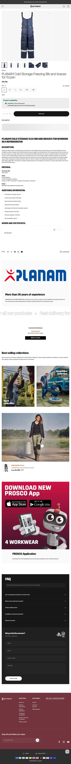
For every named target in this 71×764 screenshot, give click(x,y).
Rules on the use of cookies (23, 718)
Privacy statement (22, 710)
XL (20, 89)
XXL (27, 89)
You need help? (65, 251)
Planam (4, 70)
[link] (55, 699)
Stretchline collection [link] (61, 372)
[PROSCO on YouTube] (68, 742)
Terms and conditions (22, 714)
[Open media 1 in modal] (49, 13)
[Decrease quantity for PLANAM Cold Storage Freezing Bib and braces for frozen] (4, 113)
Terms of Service (34, 705)
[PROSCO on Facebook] (59, 742)
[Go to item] (4, 65)
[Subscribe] (37, 740)
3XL (33, 89)
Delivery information (22, 705)
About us (21, 702)
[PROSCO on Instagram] (64, 742)
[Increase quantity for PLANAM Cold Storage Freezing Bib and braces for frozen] (10, 113)
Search (34, 702)
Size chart (67, 85)
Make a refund (23, 722)
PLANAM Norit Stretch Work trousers (22, 468)
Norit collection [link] (9, 402)
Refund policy (36, 709)
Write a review (35, 338)
